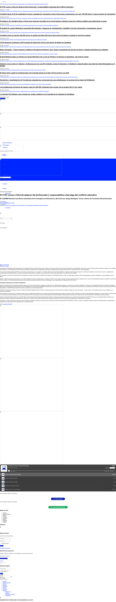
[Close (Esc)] (0, 562)
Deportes (5, 183)
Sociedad (9, 191)
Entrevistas (8, 193)
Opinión (7, 593)
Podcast (5, 522)
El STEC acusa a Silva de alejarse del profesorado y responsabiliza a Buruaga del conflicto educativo (37, 7)
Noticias (5, 191)
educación (5, 304)
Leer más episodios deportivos (58, 507)
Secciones (7, 207)
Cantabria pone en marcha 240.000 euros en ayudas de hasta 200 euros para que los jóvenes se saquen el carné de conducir (45, 35)
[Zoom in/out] (4, 562)
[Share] (1, 562)
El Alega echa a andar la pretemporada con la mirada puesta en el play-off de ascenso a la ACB (34, 73)
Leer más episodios (58, 498)
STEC (11, 304)
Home (1, 191)
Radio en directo (6, 514)
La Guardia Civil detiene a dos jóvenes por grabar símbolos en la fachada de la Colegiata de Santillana (37, 94)
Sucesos (5, 516)
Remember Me (5, 543)
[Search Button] (11, 218)
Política (4, 515)
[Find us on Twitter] (0, 213)
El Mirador (3, 201)
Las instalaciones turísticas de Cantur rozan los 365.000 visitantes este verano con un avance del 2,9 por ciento (41, 87)
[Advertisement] (32, 188)
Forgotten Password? (5, 548)
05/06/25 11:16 (3, 202)
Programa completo (10, 203)
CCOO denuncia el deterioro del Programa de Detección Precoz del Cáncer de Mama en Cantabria (35, 43)
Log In (1, 560)
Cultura (4, 519)
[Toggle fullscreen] (3, 562)
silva (9, 304)
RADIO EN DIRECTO (7, 142)
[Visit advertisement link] (31, 357)
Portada (4, 155)
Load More (3, 98)
